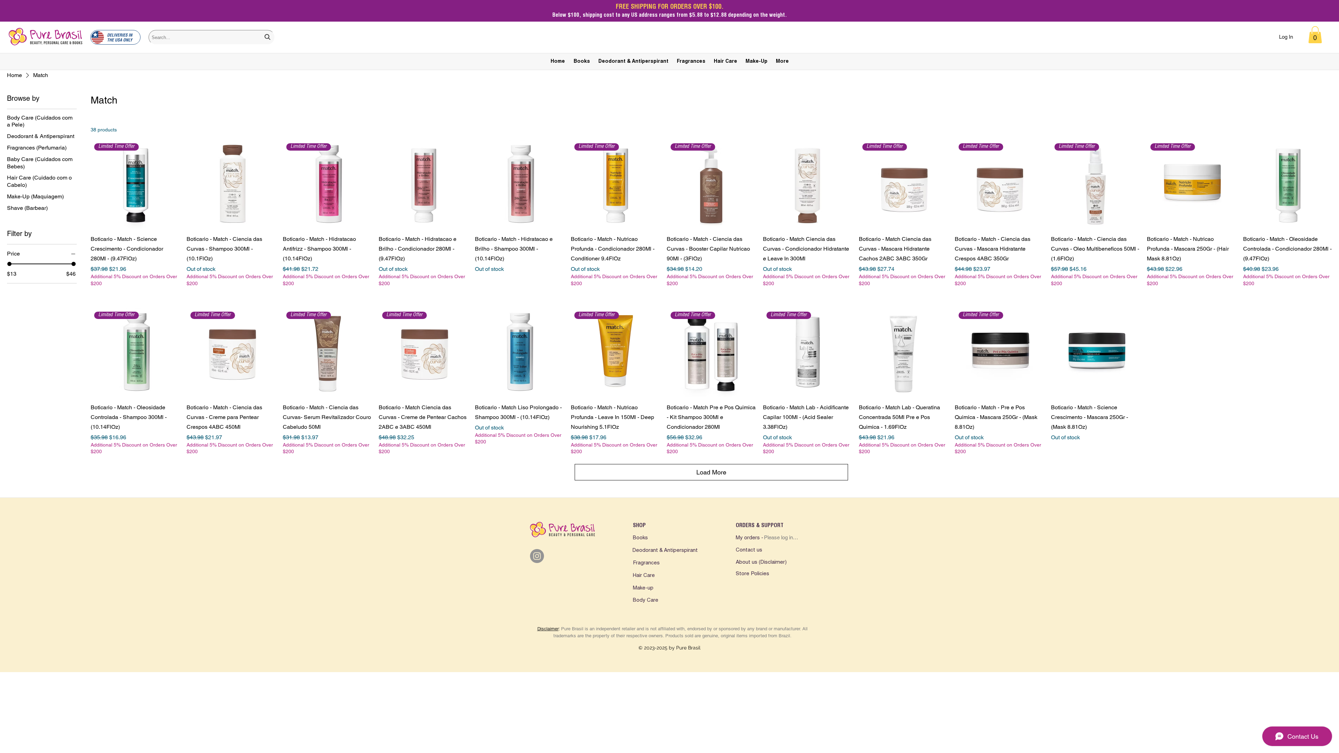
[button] (1315, 34)
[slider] (9, 264)
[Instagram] (537, 556)
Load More (711, 472)
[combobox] (212, 37)
